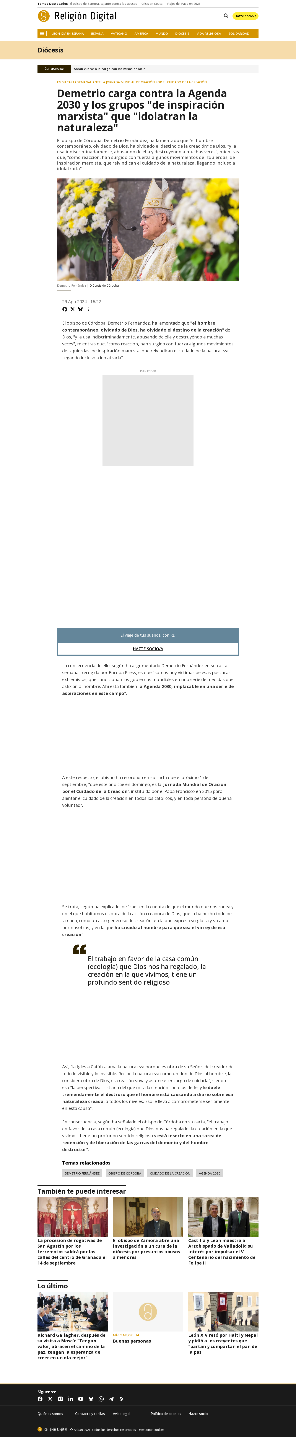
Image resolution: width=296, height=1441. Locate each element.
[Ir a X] (51, 1399)
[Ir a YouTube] (81, 1399)
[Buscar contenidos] (225, 16)
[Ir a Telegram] (112, 1399)
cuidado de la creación (170, 1173)
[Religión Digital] (77, 16)
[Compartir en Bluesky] (80, 309)
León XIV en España (68, 33)
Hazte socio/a (245, 16)
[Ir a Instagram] (61, 1399)
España (97, 33)
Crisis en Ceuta (152, 4)
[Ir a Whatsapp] (102, 1399)
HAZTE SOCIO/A (148, 648)
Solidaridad (238, 33)
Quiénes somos (50, 1414)
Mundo (162, 33)
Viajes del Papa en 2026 (183, 4)
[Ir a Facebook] (40, 1399)
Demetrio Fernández (82, 1173)
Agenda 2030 (210, 1173)
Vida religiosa (209, 33)
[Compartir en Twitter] (72, 309)
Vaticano (119, 33)
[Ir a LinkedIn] (71, 1399)
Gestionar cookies (151, 1430)
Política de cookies (166, 1414)
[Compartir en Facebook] (64, 309)
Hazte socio (198, 1414)
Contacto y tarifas (90, 1414)
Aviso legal (121, 1414)
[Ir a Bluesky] (91, 1399)
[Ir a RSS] (122, 1399)
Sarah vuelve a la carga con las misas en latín (109, 69)
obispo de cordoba (124, 1173)
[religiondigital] (52, 1429)
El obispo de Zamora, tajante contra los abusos (103, 4)
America (141, 33)
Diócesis (182, 33)
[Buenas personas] (148, 1312)
